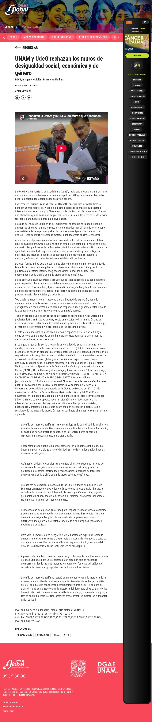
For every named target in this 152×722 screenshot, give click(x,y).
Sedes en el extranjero (93, 37)
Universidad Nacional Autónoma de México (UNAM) (43, 689)
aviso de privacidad (13, 707)
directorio (8, 711)
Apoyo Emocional (34, 37)
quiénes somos (10, 702)
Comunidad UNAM (62, 37)
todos (13, 37)
